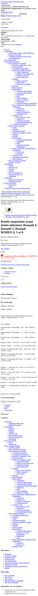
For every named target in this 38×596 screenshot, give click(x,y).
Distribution (20, 94)
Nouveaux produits (10, 556)
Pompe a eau (20, 152)
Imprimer (7, 273)
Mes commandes (10, 575)
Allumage (15, 129)
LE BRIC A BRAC (15, 162)
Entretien (11, 169)
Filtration (15, 79)
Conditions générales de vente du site (20, 56)
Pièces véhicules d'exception (17, 160)
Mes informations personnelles (14, 581)
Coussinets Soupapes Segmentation (22, 145)
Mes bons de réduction (12, 582)
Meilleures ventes (10, 557)
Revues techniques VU (16, 174)
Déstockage (8, 178)
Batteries (11, 166)
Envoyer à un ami (10, 271)
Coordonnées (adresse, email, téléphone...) (22, 53)
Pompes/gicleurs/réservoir (24, 122)
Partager (4, 268)
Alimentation (20, 101)
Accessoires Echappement (20, 68)
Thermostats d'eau (21, 114)
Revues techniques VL (16, 173)
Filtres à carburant (21, 81)
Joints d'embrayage (22, 77)
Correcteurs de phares (23, 120)
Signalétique (12, 176)
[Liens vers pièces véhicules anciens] (12, 1)
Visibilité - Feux (17, 115)
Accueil (7, 49)
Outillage (11, 171)
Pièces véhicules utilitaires (17, 126)
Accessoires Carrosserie (19, 124)
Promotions (8, 554)
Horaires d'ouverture (15, 55)
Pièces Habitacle (17, 87)
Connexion (4, 3)
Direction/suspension (18, 131)
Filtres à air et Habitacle (23, 84)
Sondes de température (23, 112)
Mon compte (5, 572)
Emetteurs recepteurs (22, 75)
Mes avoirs (8, 577)
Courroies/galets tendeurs (24, 93)
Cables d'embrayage (22, 72)
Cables (14, 127)
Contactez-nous (5, 5)
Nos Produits (9, 164)
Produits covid (13, 167)
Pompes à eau (20, 110)
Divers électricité (17, 67)
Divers (11, 186)
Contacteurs (20, 108)
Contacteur (19, 153)
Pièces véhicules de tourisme (17, 63)
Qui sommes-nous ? (15, 58)
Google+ (10, 268)
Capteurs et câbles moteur (24, 91)
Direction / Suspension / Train (21, 65)
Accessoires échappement (20, 157)
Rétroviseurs (12, 185)
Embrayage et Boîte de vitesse (21, 70)
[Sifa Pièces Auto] (6, 12)
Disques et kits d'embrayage (25, 74)
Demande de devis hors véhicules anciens (17, 188)
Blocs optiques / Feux (23, 117)
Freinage (15, 86)
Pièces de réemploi (10, 183)
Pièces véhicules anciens (12, 61)
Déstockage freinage (15, 181)
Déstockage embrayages (16, 179)
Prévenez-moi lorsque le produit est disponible (15, 264)
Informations (8, 51)
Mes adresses (9, 579)
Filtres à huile (20, 82)
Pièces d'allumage (21, 98)
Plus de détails (5, 248)
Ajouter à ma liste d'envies (9, 286)
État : (2, 240)
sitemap (7, 568)
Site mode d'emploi (10, 60)
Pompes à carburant (22, 100)
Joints (18, 96)
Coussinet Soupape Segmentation (26, 103)
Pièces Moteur (16, 89)
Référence (4, 237)
